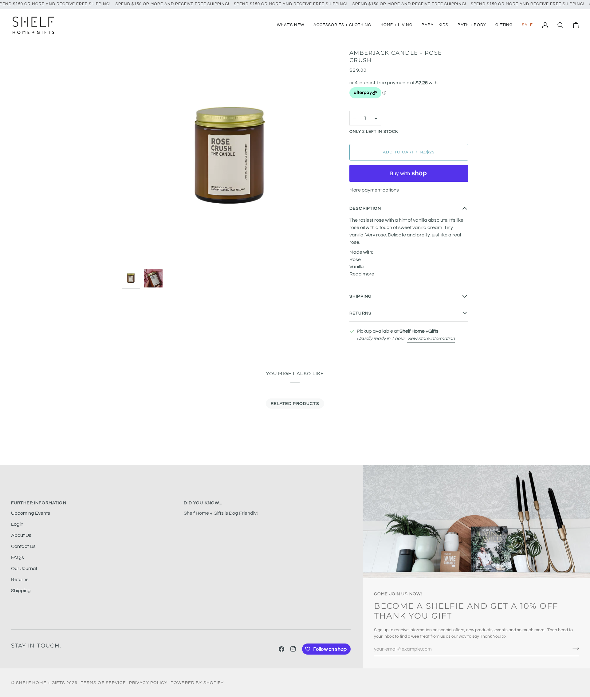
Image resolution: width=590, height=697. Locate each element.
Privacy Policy (148, 682)
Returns (360, 313)
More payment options (374, 190)
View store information (431, 338)
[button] (342, 25)
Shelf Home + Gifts (40, 682)
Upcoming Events (30, 513)
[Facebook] (281, 649)
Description (365, 208)
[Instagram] (293, 649)
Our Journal (24, 568)
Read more (361, 273)
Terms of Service (103, 682)
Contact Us (23, 546)
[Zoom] (230, 157)
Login (17, 524)
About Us (21, 535)
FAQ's (17, 557)
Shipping (360, 296)
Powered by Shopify (197, 682)
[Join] (574, 648)
